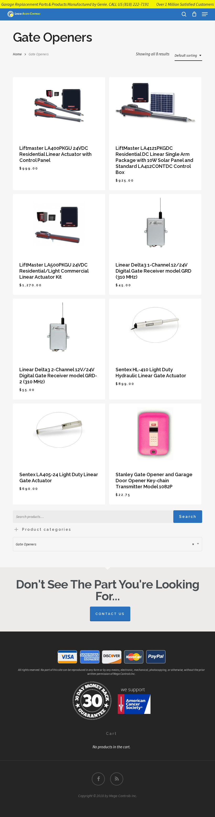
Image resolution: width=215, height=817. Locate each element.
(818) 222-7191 (136, 4)
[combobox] (188, 55)
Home (17, 54)
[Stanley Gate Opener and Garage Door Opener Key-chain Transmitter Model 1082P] (155, 433)
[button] (205, 14)
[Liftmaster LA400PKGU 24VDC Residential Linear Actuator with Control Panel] (59, 107)
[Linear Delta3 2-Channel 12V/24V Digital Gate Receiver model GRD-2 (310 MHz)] (59, 329)
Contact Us (110, 614)
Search (187, 516)
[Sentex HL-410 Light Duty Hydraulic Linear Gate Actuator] (155, 329)
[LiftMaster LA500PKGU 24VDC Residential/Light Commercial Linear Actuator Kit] (59, 224)
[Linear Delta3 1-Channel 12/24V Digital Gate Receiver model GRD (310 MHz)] (155, 224)
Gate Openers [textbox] (105, 544)
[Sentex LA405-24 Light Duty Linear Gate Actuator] (59, 433)
